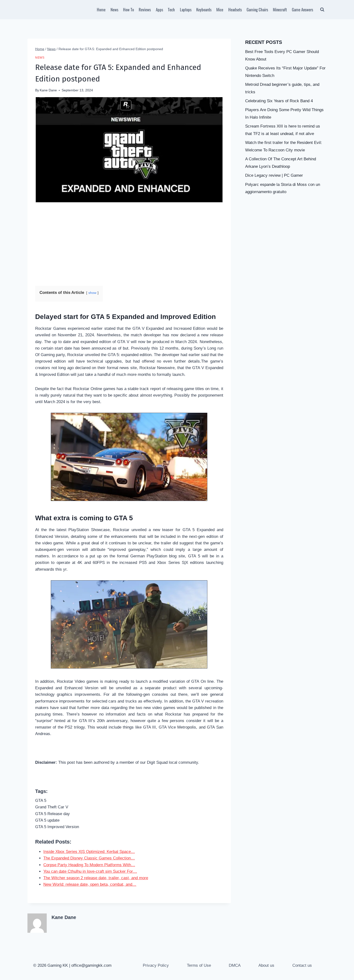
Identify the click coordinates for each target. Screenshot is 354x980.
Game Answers (302, 10)
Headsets (235, 10)
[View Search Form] (322, 9)
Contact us (302, 965)
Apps (159, 10)
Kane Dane (48, 90)
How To (128, 10)
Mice (219, 10)
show (92, 293)
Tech (171, 10)
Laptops (185, 10)
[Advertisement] (129, 244)
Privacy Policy (156, 965)
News (114, 10)
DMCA (235, 965)
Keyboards (203, 10)
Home (101, 10)
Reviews (145, 10)
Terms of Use (199, 965)
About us (266, 965)
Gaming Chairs (257, 10)
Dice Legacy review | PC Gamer (274, 175)
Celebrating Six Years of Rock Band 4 (279, 101)
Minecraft (280, 10)
